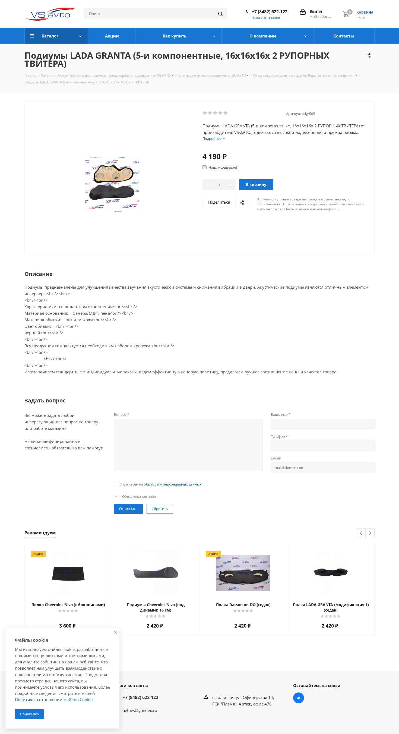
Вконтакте (298, 697)
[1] (205, 113)
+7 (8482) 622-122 (269, 12)
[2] (210, 113)
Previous (361, 533)
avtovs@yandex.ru (140, 710)
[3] (215, 113)
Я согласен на (160, 484)
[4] (220, 113)
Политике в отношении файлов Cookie (54, 699)
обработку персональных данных (172, 484)
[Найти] (220, 13)
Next (370, 533)
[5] (225, 113)
